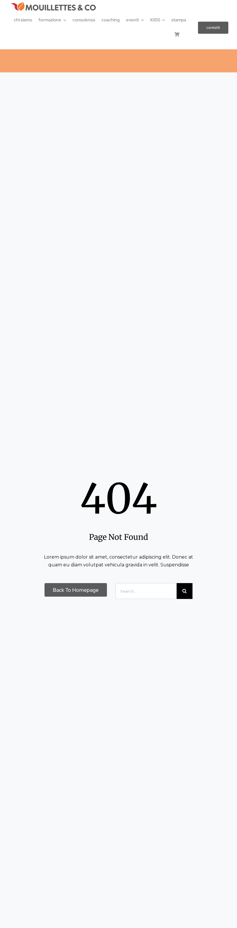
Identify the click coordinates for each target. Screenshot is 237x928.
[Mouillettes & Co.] (53, 3)
